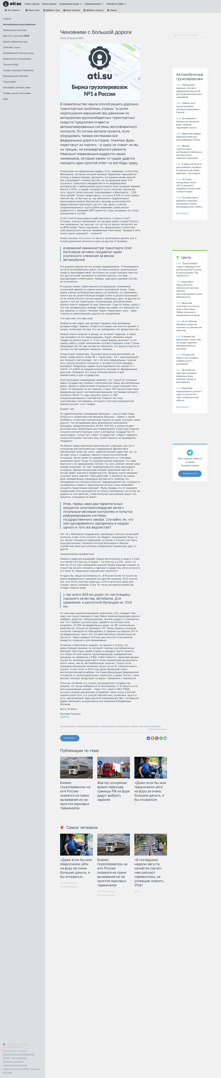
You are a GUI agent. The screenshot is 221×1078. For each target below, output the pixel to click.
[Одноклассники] (152, 738)
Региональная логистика (15, 30)
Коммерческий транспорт (15, 76)
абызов (147, 726)
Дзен (5, 99)
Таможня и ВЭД (10, 64)
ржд (141, 726)
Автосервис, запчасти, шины (17, 87)
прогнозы (7, 1072)
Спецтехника (9, 81)
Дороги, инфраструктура (15, 41)
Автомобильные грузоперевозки (19, 24)
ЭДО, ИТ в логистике (13, 36)
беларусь (35, 1068)
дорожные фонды (107, 726)
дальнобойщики (19, 1058)
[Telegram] (165, 738)
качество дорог (123, 726)
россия (6, 1058)
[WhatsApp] (161, 738)
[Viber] (157, 738)
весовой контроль (68, 726)
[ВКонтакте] (148, 738)
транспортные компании (15, 1065)
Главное (7, 18)
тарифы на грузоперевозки (16, 1068)
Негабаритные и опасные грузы (18, 53)
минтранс (135, 726)
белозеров (156, 726)
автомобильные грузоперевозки (18, 1054)
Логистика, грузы (11, 47)
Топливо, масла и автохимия (17, 93)
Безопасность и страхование (17, 58)
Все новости (182, 213)
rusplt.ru (64, 716)
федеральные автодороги (88, 726)
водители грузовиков (13, 1061)
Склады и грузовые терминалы (18, 70)
